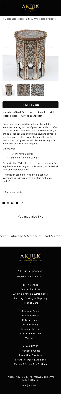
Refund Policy (31, 324)
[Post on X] (8, 203)
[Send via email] (17, 203)
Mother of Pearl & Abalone (30, 359)
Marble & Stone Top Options (30, 364)
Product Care (30, 302)
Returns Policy (30, 320)
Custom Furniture (30, 289)
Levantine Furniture (30, 355)
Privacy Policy (30, 315)
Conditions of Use (30, 333)
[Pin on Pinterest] (12, 203)
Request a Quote (30, 104)
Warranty (30, 338)
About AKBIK (30, 346)
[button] (21, 203)
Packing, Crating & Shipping (30, 298)
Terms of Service (30, 329)
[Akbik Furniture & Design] (30, 7)
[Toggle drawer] (4, 8)
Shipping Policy (30, 311)
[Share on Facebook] (3, 203)
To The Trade (30, 284)
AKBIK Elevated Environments (30, 293)
